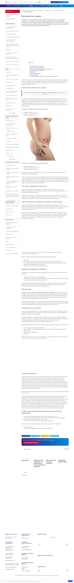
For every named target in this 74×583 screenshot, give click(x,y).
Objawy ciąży (9, 72)
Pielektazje (8, 141)
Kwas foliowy (8, 49)
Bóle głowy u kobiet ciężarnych (12, 147)
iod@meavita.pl (25, 559)
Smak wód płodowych (10, 85)
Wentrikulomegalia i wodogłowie (12, 144)
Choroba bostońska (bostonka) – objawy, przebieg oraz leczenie (12, 182)
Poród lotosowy (9, 250)
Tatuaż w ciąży (9, 214)
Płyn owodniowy (9, 82)
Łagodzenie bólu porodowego (12, 231)
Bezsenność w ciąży (10, 150)
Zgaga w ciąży (9, 153)
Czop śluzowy (9, 105)
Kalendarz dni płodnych (11, 34)
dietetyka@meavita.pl (9, 569)
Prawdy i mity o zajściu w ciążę (12, 64)
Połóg (7, 241)
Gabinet (23, 568)
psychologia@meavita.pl (27, 549)
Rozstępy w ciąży (9, 208)
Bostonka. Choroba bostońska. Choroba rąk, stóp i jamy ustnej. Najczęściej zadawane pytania (12, 195)
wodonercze (24, 475)
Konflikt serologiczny (10, 120)
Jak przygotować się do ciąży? (12, 31)
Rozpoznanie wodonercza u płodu (37, 66)
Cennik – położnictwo (10, 18)
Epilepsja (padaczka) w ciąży (12, 128)
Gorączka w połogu (10, 244)
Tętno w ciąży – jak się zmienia (12, 79)
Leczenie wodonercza (34, 74)
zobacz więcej (12, 113)
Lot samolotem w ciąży (10, 102)
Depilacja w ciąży (9, 211)
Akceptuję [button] (70, 581)
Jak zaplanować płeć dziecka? (12, 37)
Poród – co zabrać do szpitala (12, 253)
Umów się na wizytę (31, 443)
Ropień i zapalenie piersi (11, 247)
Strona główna (24, 566)
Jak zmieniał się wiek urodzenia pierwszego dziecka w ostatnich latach (12, 45)
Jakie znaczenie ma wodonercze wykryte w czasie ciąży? (41, 69)
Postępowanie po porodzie (35, 73)
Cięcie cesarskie (9, 234)
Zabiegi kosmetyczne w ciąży (12, 205)
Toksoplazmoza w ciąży (11, 165)
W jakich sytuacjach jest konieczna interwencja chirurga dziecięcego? (44, 76)
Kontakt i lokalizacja (26, 570)
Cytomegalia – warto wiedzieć (12, 190)
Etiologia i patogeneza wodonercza (37, 70)
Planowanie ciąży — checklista (12, 61)
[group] (27, 460)
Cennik (23, 569)
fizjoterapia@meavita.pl (10, 560)
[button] (65, 449)
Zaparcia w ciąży (9, 156)
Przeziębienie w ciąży (10, 131)
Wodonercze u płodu (11, 138)
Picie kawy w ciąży (9, 88)
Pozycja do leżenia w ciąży (11, 95)
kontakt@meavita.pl (62, 2)
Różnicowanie (32, 71)
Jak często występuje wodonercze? (37, 67)
